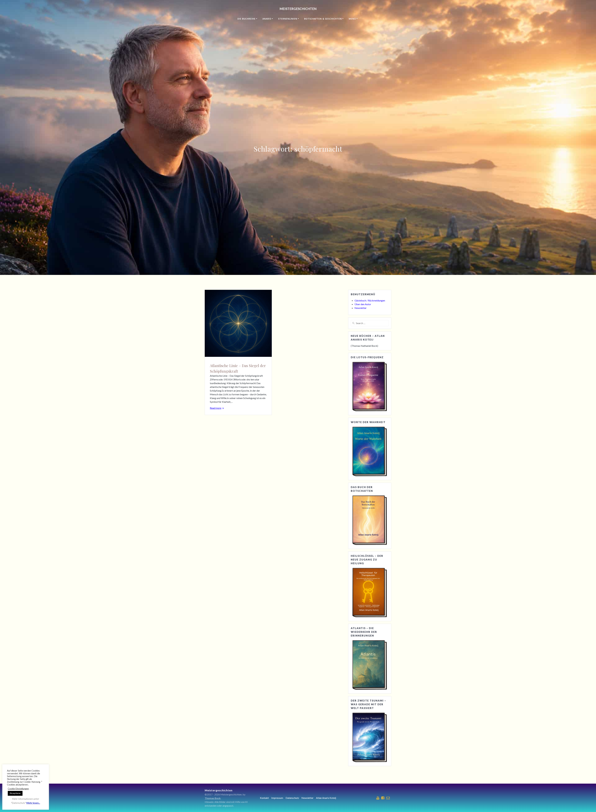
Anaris (266, 18)
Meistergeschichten (298, 8)
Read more (215, 407)
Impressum (277, 797)
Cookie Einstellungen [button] (18, 788)
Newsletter (360, 307)
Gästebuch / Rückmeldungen (369, 300)
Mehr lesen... (33, 802)
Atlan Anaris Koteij (326, 797)
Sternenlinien (287, 18)
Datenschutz (292, 797)
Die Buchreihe (246, 18)
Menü (352, 18)
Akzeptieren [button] (15, 793)
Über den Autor (362, 304)
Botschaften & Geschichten (323, 18)
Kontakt (264, 797)
